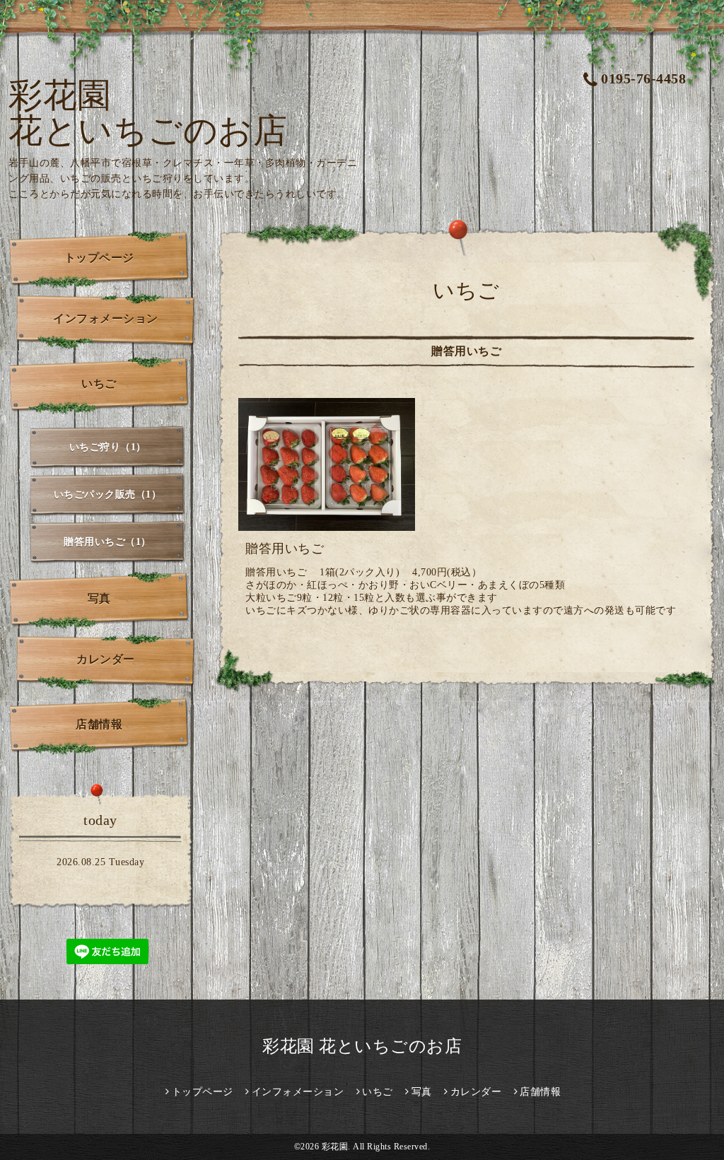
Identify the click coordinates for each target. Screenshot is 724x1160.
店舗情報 (99, 724)
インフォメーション (105, 318)
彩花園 (335, 1147)
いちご (99, 383)
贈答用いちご (284, 548)
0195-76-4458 (643, 78)
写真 (99, 598)
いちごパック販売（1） (108, 494)
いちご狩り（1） (107, 447)
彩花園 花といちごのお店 (147, 112)
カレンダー (105, 659)
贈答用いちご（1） (107, 542)
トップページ (99, 258)
